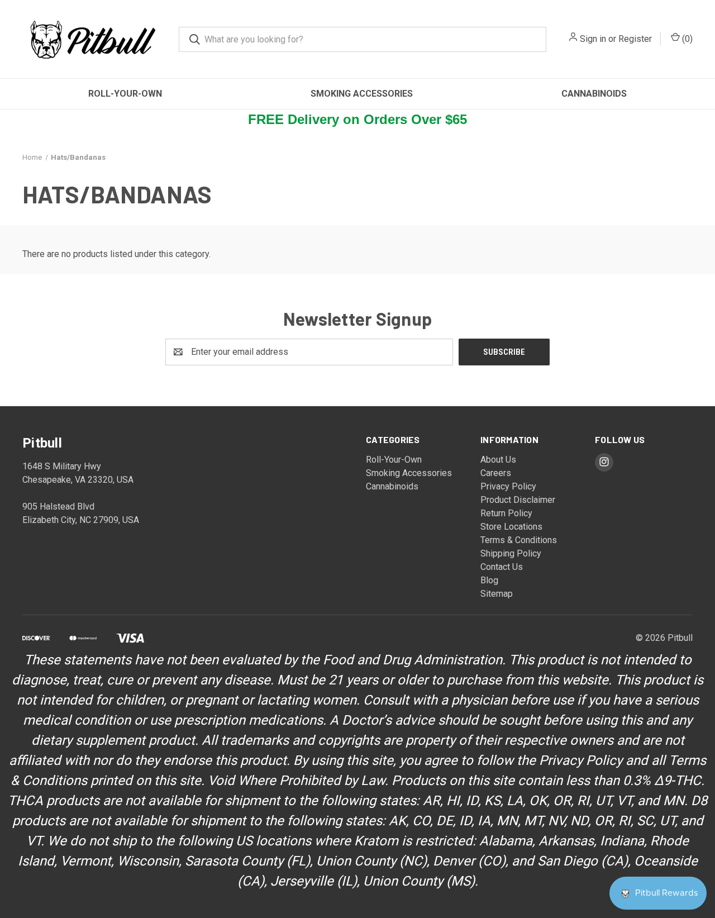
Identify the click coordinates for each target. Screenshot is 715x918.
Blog (489, 580)
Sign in (593, 39)
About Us (498, 459)
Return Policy (506, 513)
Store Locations (511, 526)
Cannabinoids (594, 93)
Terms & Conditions (518, 540)
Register (635, 39)
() (686, 39)
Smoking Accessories (362, 93)
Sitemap (496, 593)
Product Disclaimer (517, 499)
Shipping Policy (510, 553)
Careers (495, 473)
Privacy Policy (508, 486)
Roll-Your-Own (125, 93)
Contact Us (501, 567)
